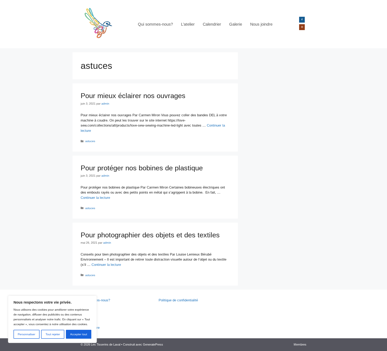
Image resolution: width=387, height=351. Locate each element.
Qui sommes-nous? (155, 24)
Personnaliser (26, 334)
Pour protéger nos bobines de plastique (142, 168)
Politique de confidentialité (178, 300)
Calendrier (212, 24)
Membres (300, 344)
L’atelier (188, 24)
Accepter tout (78, 334)
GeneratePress (153, 344)
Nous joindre (261, 24)
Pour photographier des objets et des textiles (150, 235)
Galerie (235, 24)
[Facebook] (302, 20)
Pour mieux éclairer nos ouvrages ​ (134, 96)
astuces (90, 141)
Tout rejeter (53, 334)
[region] (52, 319)
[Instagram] (302, 27)
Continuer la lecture (95, 198)
